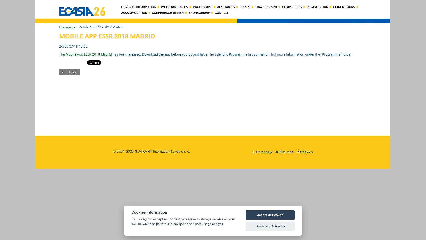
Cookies (306, 152)
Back (73, 72)
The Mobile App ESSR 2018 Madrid (85, 54)
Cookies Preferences (270, 226)
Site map (287, 152)
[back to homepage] (213, 22)
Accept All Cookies (270, 215)
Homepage (67, 27)
